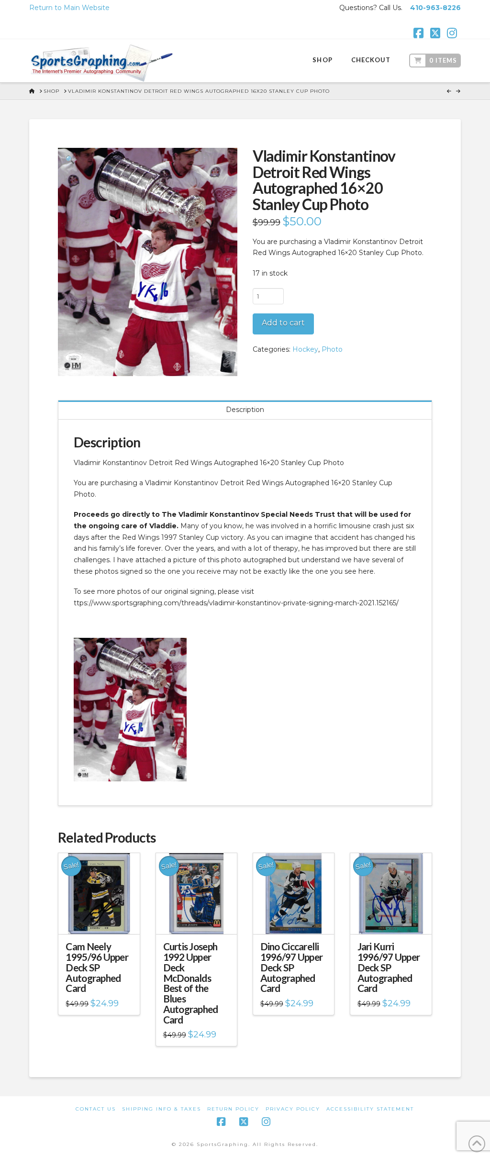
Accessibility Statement (370, 1109)
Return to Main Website (69, 7)
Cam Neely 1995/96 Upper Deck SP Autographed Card (97, 967)
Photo (332, 349)
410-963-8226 (435, 7)
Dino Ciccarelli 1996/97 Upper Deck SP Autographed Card (291, 967)
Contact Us (96, 1109)
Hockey (305, 349)
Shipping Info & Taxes (161, 1109)
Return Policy (233, 1109)
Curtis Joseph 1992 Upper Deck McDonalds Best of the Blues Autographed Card (190, 983)
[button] (69, 159)
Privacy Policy (293, 1109)
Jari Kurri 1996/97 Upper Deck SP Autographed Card (388, 967)
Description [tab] (245, 409)
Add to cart (283, 322)
